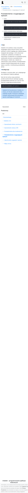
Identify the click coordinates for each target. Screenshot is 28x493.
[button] (22, 2)
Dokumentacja (18, 6)
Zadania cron (6, 8)
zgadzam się (25, 486)
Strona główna (5, 6)
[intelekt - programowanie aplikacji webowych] (2, 2)
